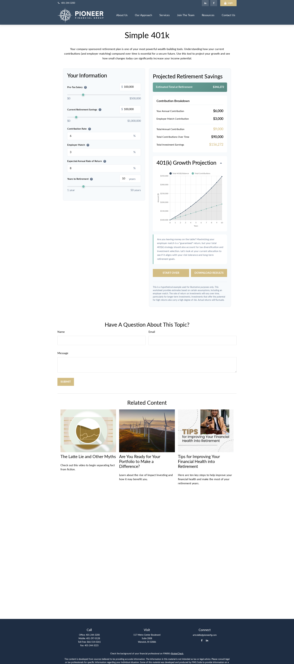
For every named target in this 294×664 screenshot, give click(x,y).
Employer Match (77, 145)
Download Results (209, 273)
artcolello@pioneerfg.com (205, 635)
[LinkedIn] (205, 3)
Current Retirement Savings (83, 109)
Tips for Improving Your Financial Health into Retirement (199, 462)
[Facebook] (213, 3)
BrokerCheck (177, 654)
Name (61, 332)
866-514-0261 (94, 642)
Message (62, 353)
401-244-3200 (68, 3)
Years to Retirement (79, 179)
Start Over (171, 273)
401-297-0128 (93, 638)
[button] (122, 15)
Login (230, 3)
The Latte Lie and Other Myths (88, 457)
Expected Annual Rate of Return (86, 161)
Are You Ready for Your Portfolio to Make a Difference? (139, 462)
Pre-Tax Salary (76, 87)
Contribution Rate (78, 129)
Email (152, 332)
